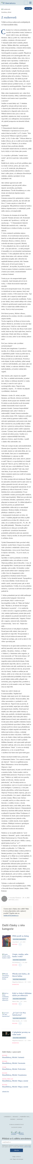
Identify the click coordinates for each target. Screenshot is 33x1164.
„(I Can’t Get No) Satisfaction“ (19, 1014)
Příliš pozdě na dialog (20, 936)
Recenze (14, 944)
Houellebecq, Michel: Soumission (14, 1075)
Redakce (15, 1116)
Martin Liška (15, 1001)
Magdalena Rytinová (17, 982)
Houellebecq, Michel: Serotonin (13, 1063)
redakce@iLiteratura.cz (11, 915)
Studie (4, 1067)
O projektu (7, 1116)
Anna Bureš (15, 942)
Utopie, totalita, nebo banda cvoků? (20, 955)
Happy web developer (18, 1159)
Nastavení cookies (16, 1127)
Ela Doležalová (16, 962)
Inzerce (12, 1119)
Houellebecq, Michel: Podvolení (14, 1069)
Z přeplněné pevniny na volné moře (21, 1033)
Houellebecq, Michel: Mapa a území (15, 1081)
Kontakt (20, 1119)
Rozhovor (15, 984)
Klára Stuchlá (15, 1021)
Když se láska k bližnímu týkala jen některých (21, 994)
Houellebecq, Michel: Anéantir (13, 1057)
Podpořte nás (24, 1116)
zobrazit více (5, 1091)
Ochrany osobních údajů (25, 1146)
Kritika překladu (7, 1079)
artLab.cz (18, 1156)
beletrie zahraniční (19, 939)
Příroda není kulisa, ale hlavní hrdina (21, 975)
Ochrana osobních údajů (16, 1124)
